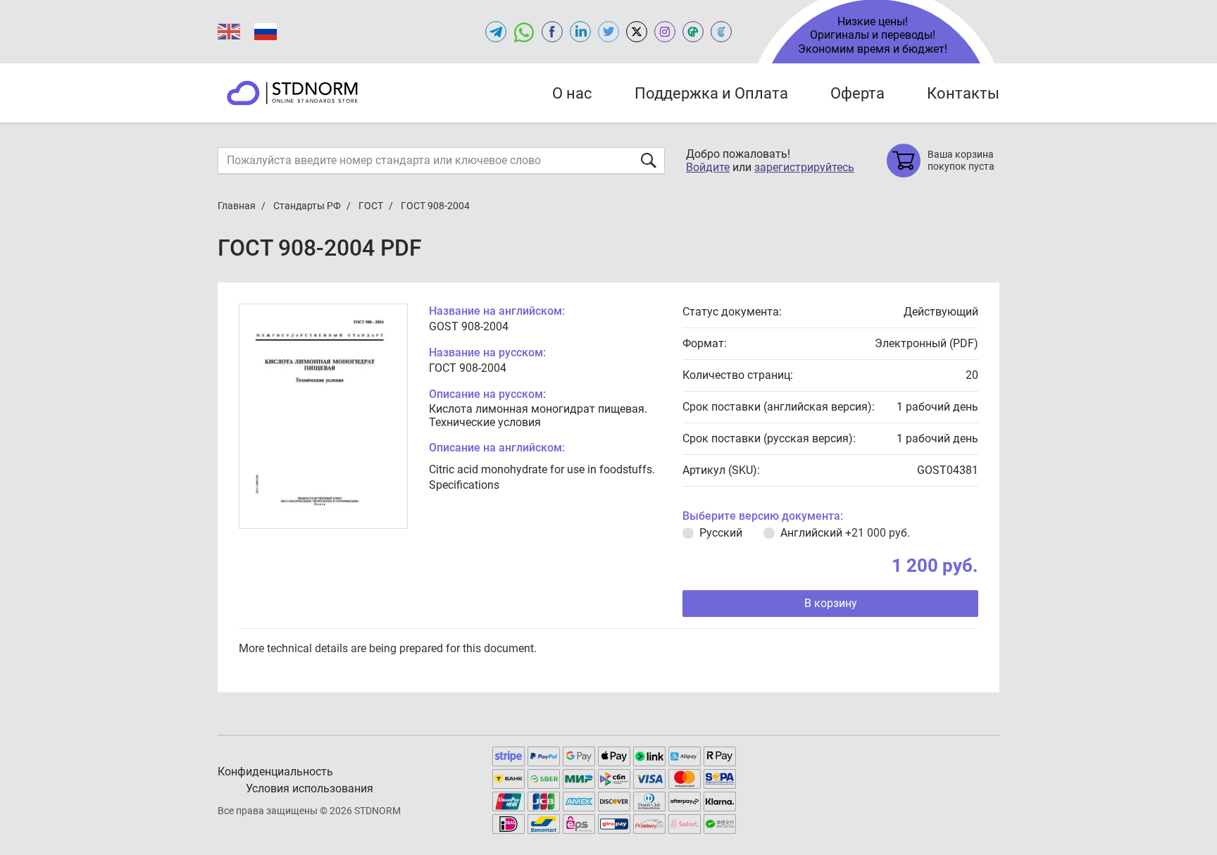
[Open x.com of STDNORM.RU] (636, 31)
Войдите (708, 167)
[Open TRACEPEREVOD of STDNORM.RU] (721, 31)
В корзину (830, 603)
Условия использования (309, 788)
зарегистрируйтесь (804, 167)
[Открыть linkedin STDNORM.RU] (580, 31)
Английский (845, 532)
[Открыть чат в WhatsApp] (524, 31)
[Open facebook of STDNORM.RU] (552, 31)
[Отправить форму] (648, 160)
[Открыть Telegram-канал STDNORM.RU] (495, 31)
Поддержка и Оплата (711, 93)
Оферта (857, 93)
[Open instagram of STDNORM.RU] (664, 31)
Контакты (963, 93)
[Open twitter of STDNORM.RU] (608, 31)
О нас (572, 93)
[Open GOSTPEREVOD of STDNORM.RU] (693, 31)
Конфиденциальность (275, 771)
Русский (720, 532)
